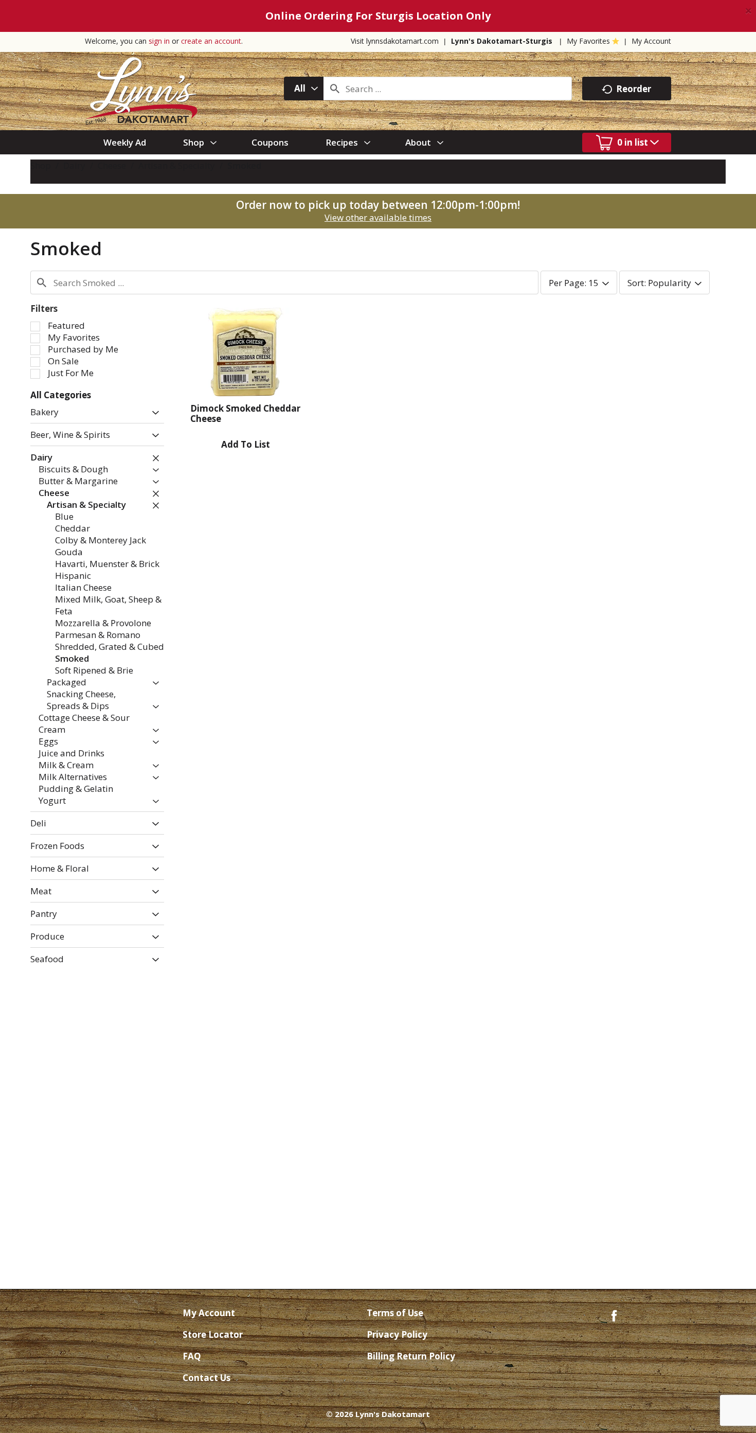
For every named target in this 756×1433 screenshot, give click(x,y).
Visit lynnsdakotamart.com (395, 41)
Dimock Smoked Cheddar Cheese (245, 413)
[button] (153, 413)
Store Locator (213, 1334)
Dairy (74, 165)
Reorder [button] (633, 89)
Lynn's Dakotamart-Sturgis (501, 41)
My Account (651, 41)
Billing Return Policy (411, 1356)
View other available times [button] (378, 217)
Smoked (244, 165)
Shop (40, 165)
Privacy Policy (397, 1334)
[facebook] (614, 1315)
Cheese (112, 165)
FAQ (192, 1356)
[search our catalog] (334, 88)
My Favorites (588, 41)
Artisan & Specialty (176, 165)
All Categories (60, 395)
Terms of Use (395, 1313)
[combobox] (303, 88)
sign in (159, 41)
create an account (211, 41)
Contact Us (206, 1378)
